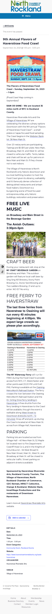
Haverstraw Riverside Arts (33, 503)
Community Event (13, 548)
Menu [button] (27, 16)
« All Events (8, 25)
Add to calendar (19, 517)
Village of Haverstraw (17, 120)
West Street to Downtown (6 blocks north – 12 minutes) (21, 416)
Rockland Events (27, 548)
